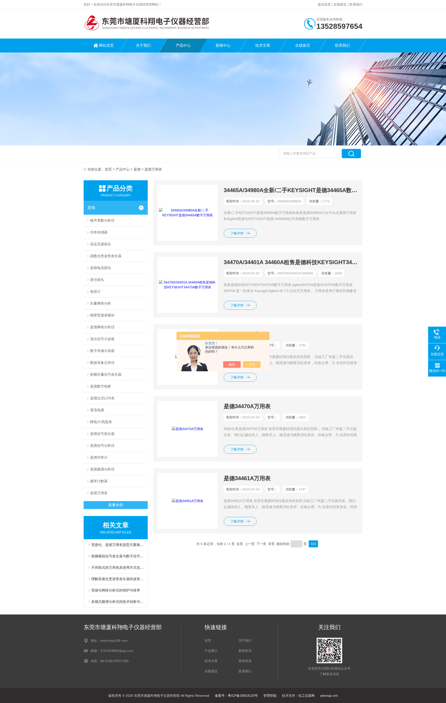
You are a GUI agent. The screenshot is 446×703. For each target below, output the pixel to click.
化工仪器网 (306, 695)
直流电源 (97, 410)
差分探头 (97, 280)
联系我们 (355, 4)
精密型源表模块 (102, 315)
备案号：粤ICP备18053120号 (236, 695)
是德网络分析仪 (102, 327)
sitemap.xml (329, 695)
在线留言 (340, 4)
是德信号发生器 (102, 434)
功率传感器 (99, 232)
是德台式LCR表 (102, 398)
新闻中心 (223, 45)
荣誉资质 (245, 661)
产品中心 (183, 45)
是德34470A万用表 (247, 406)
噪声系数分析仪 (102, 220)
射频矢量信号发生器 (105, 374)
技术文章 (262, 45)
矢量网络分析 (100, 303)
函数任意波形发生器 (105, 256)
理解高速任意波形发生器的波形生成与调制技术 (118, 579)
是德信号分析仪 (102, 445)
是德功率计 (99, 457)
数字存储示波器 (102, 351)
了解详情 (236, 233)
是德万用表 (99, 493)
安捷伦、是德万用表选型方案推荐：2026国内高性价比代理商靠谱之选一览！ (118, 545)
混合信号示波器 (102, 339)
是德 (137, 169)
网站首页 (106, 45)
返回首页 (324, 4)
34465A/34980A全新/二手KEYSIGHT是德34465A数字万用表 (291, 190)
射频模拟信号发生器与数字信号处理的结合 (118, 556)
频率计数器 (99, 481)
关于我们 (143, 45)
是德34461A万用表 (247, 478)
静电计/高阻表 (101, 422)
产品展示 (211, 651)
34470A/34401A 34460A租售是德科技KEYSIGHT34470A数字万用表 (291, 262)
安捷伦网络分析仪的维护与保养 (115, 590)
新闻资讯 (245, 651)
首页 (108, 169)
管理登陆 (269, 695)
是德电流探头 (100, 268)
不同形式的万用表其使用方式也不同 (118, 567)
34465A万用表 (241, 334)
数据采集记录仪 (102, 363)
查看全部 (115, 505)
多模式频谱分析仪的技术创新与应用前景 (118, 602)
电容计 (95, 291)
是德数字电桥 (100, 386)
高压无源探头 (100, 244)
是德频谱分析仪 (102, 469)
